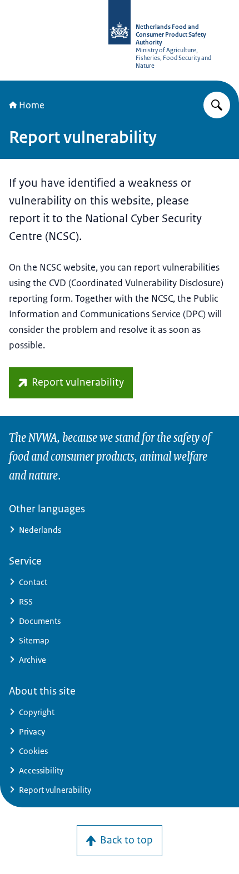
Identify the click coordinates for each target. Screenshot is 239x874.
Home (31, 105)
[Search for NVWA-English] (216, 105)
